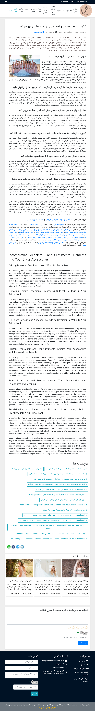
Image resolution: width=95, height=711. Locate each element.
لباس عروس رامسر (64, 240)
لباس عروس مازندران (48, 240)
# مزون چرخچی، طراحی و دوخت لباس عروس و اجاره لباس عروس (64, 499)
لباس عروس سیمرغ (42, 232)
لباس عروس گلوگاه (52, 229)
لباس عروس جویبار (56, 232)
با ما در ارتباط (13, 224)
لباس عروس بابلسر (73, 234)
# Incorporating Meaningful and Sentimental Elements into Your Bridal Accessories (53, 504)
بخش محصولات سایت (37, 224)
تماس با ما (21, 10)
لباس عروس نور (77, 237)
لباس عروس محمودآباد (27, 234)
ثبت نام (15, 10)
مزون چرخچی (59, 224)
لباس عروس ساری (71, 232)
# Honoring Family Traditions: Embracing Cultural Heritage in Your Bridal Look (55, 515)
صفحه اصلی (75, 10)
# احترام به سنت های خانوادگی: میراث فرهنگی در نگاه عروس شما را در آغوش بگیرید (57, 474)
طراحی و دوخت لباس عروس (59, 219)
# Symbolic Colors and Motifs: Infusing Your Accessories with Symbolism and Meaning (51, 533)
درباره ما (26, 10)
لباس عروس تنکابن (79, 240)
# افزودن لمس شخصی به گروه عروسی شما (27, 468)
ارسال (34, 693)
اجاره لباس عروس (35, 219)
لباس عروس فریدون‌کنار (44, 234)
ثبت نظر (83, 643)
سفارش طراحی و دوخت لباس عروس (51, 242)
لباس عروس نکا (24, 229)
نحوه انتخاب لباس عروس (53, 10)
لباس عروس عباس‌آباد (16, 237)
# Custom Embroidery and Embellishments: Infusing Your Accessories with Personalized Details (48, 527)
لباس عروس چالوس (49, 237)
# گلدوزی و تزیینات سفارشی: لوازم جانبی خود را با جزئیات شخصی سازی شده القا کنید (57, 484)
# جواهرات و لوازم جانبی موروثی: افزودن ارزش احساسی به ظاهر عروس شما (60, 479)
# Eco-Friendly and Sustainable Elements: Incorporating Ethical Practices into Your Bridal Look (48, 538)
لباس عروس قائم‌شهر (26, 232)
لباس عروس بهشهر (38, 229)
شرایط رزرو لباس (44, 10)
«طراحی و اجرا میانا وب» (47, 707)
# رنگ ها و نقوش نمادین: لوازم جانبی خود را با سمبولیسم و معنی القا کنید (61, 489)
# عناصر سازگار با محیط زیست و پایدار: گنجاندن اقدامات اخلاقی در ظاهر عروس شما (58, 494)
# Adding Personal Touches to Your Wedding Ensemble (64, 510)
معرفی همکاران (32, 10)
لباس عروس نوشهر (63, 237)
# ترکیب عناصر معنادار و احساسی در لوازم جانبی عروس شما (66, 468)
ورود (10, 10)
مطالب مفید (38, 10)
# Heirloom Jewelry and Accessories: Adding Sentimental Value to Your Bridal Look (53, 520)
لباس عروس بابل (66, 229)
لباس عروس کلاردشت (33, 237)
